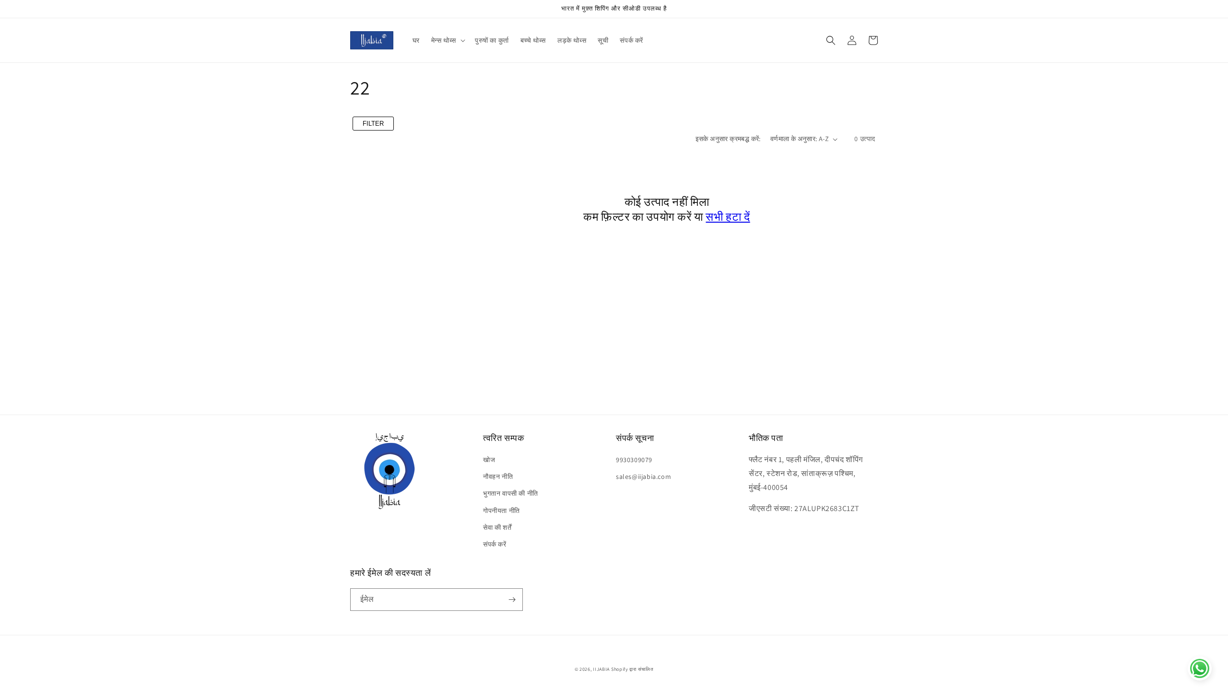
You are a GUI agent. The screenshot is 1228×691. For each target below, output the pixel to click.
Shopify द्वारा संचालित (632, 669)
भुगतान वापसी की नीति (510, 493)
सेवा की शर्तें (497, 527)
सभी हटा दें (728, 216)
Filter (373, 123)
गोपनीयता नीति (501, 510)
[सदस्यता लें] (511, 599)
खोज (489, 459)
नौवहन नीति (498, 476)
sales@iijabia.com (643, 476)
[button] (447, 40)
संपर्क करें (495, 544)
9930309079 (634, 459)
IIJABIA (601, 669)
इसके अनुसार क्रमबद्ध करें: (728, 138)
